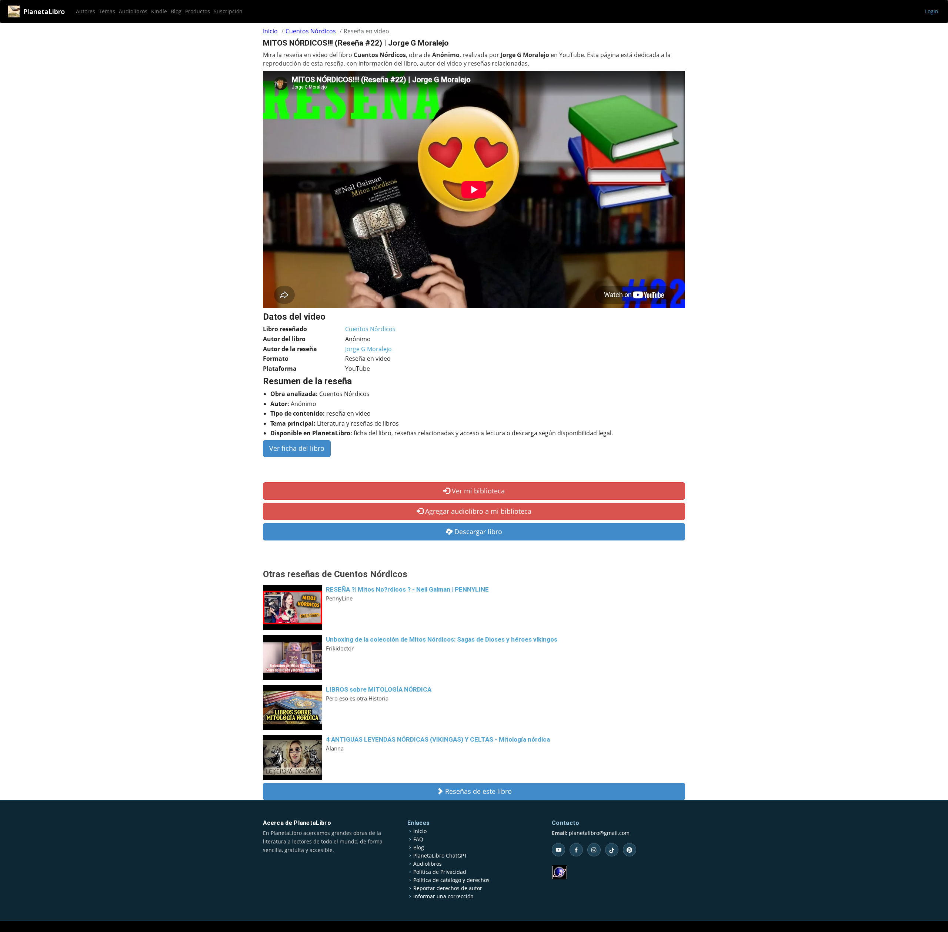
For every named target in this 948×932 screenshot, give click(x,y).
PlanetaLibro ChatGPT (440, 855)
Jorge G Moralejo (368, 349)
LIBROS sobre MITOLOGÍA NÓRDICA (378, 689)
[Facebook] (576, 849)
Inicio (270, 31)
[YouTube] (558, 849)
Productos (197, 11)
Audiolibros (133, 11)
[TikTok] (611, 849)
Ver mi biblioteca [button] (477, 490)
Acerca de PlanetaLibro (297, 822)
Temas (107, 11)
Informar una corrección (443, 896)
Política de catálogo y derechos (451, 880)
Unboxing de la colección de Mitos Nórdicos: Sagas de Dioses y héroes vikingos (441, 639)
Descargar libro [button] (477, 531)
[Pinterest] (629, 849)
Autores (85, 11)
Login (931, 11)
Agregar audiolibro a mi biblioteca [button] (477, 511)
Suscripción (228, 11)
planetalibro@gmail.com (599, 832)
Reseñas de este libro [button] (477, 791)
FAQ (418, 839)
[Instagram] (594, 849)
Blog (176, 11)
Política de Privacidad (439, 872)
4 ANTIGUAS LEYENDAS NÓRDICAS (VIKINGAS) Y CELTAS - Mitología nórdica (438, 739)
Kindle (159, 11)
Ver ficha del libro (296, 448)
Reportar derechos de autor (447, 888)
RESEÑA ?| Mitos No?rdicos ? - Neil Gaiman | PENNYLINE (407, 589)
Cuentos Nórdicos (311, 31)
